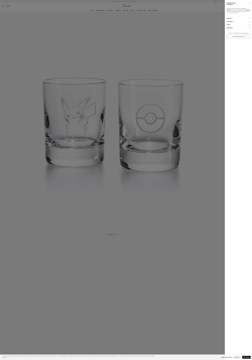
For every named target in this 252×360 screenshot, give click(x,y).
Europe (228, 24)
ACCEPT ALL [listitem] (246, 357)
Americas (229, 18)
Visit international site (238, 36)
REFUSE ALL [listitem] (237, 357)
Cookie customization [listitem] (226, 357)
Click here (229, 9)
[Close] (249, 3)
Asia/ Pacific (230, 21)
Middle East (230, 27)
